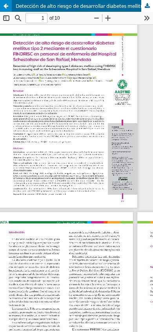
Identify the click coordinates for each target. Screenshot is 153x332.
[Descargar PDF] (147, 6)
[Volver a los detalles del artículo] (6, 6)
